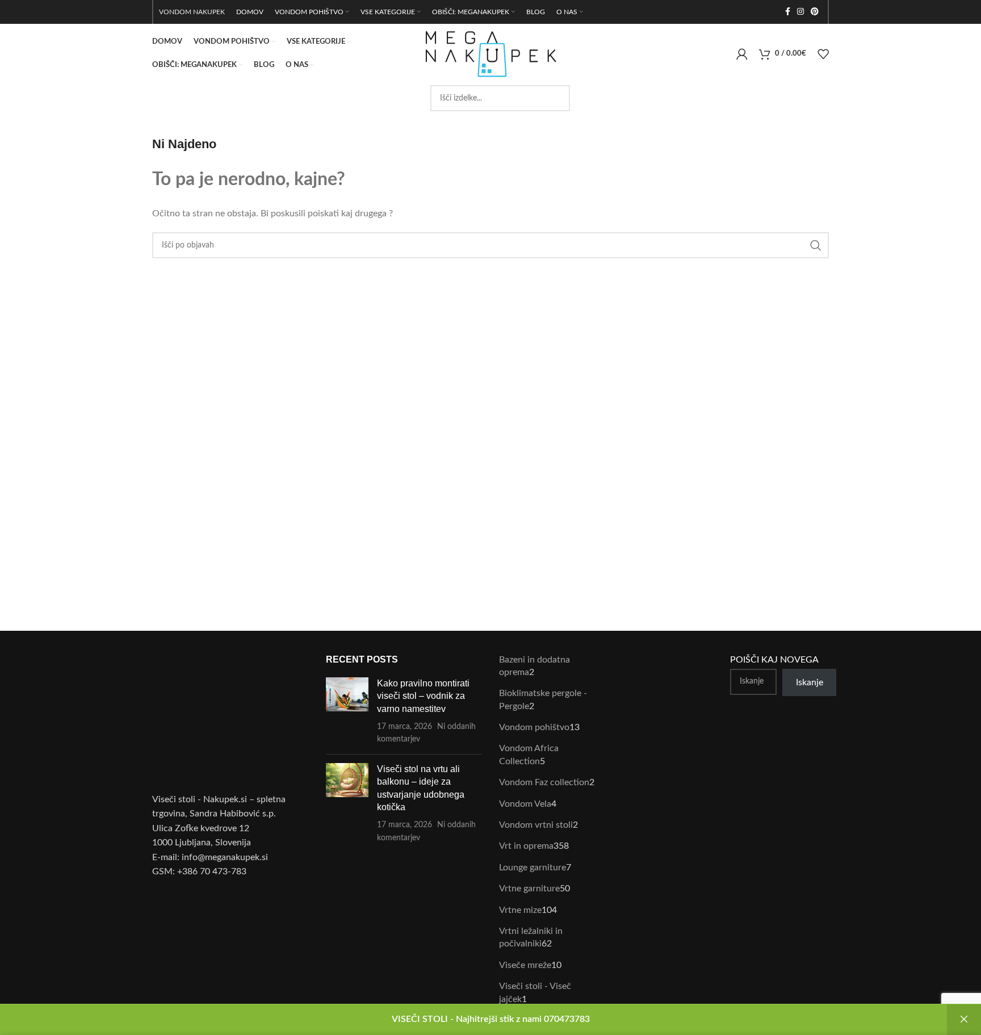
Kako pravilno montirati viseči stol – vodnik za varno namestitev (423, 696)
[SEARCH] (816, 245)
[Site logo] (490, 53)
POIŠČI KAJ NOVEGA (774, 659)
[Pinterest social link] (814, 12)
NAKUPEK (209, 12)
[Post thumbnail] (347, 711)
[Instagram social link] (800, 12)
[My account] (742, 54)
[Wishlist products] (823, 54)
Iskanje (809, 682)
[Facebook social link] (788, 12)
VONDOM (175, 12)
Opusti (964, 1019)
